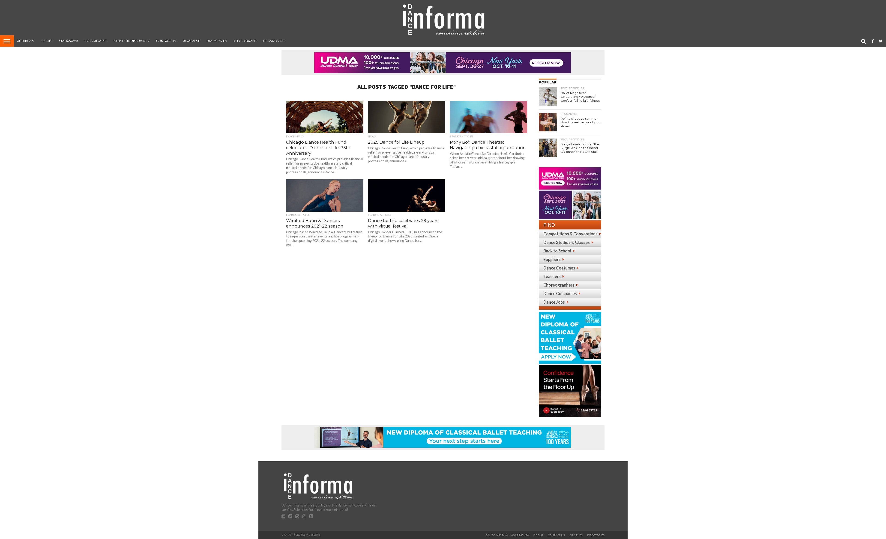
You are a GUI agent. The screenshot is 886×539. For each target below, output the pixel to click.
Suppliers (552, 259)
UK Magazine (273, 41)
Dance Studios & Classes (566, 242)
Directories (217, 41)
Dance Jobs (554, 302)
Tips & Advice (95, 41)
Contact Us (166, 41)
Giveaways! (68, 41)
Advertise (191, 41)
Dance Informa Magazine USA (507, 535)
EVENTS (46, 41)
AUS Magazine (245, 41)
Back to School (557, 250)
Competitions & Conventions (570, 233)
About (538, 535)
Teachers (552, 276)
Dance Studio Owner (131, 41)
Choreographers (559, 284)
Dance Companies (560, 293)
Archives (576, 535)
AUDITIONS (25, 41)
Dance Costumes (559, 267)
